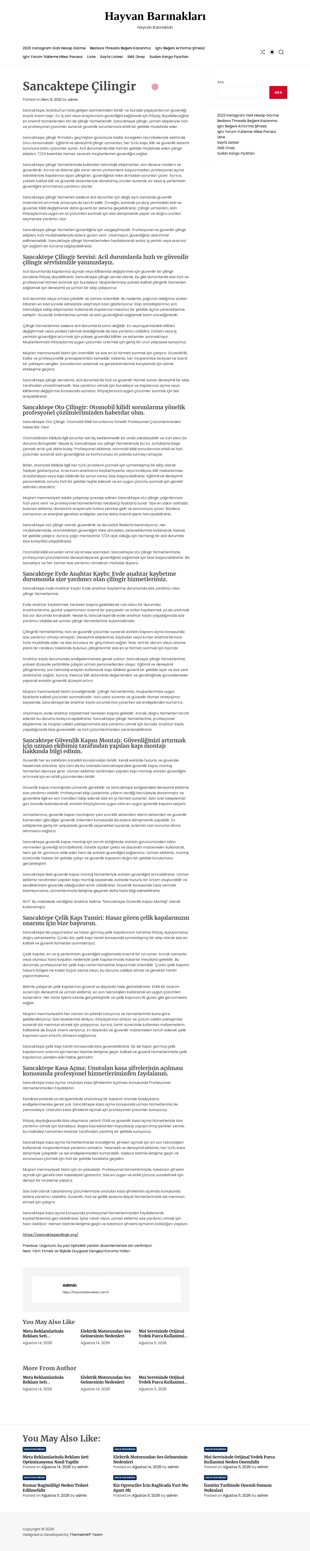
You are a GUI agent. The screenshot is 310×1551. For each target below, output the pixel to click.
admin (73, 99)
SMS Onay (136, 56)
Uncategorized (34, 1449)
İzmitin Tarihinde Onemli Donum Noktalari (238, 1488)
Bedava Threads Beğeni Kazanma (120, 48)
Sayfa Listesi (111, 56)
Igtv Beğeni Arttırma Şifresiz (180, 48)
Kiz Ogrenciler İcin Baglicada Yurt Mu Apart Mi (150, 1488)
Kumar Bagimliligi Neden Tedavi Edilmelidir (55, 1488)
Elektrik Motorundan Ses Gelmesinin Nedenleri (106, 1334)
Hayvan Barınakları (155, 16)
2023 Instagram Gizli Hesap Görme (54, 48)
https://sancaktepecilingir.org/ (50, 1234)
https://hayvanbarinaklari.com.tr (86, 1292)
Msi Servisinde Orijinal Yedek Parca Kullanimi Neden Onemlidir (161, 1336)
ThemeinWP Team (86, 1534)
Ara (220, 82)
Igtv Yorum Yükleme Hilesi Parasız (53, 56)
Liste (91, 56)
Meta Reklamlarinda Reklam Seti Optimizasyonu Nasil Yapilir (43, 1338)
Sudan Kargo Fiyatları (169, 56)
